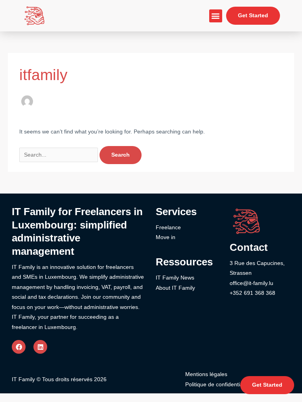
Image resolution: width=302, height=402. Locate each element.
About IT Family (175, 288)
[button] (215, 15)
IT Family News (175, 278)
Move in (165, 237)
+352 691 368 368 (252, 293)
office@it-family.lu (251, 283)
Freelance (168, 227)
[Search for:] (59, 155)
